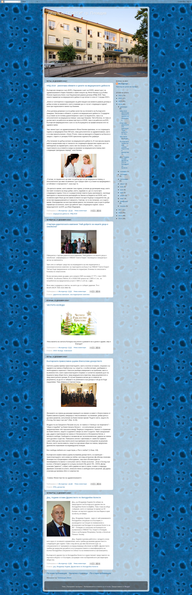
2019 (55, 351)
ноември (123, 171)
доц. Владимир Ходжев (61, 566)
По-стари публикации (100, 573)
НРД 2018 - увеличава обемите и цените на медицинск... (124, 115)
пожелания (68, 351)
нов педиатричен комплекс (80, 294)
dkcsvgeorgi (123, 84)
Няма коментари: (81, 210)
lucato (109, 586)
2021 (120, 95)
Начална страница (78, 573)
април (122, 195)
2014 (120, 218)
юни (122, 190)
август (122, 184)
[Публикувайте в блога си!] (94, 211)
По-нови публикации (57, 573)
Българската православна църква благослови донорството (74, 361)
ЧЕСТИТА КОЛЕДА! (56, 305)
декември (123, 107)
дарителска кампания (61, 294)
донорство (61, 487)
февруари (124, 201)
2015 (120, 215)
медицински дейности (61, 214)
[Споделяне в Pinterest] (100, 211)
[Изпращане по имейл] (92, 211)
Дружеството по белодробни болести (84, 566)
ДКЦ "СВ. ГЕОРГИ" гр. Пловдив (77, 13)
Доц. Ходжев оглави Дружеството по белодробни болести (74, 497)
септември (124, 179)
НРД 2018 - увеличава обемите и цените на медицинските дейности (78, 86)
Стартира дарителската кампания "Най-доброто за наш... (124, 128)
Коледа (60, 351)
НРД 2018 (73, 214)
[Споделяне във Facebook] (98, 211)
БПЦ (54, 487)
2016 (120, 213)
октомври (123, 174)
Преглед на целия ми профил (127, 87)
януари (123, 206)
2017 (120, 210)
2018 (120, 104)
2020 (120, 98)
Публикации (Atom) (64, 578)
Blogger (127, 586)
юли (122, 187)
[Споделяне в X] (96, 211)
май (122, 192)
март (122, 198)
